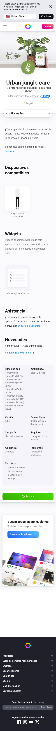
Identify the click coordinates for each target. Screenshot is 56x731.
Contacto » (10, 451)
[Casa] (28, 26)
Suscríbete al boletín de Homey (28, 702)
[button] (20, 16)
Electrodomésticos (14, 436)
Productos (7, 655)
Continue (46, 16)
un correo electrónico (29, 325)
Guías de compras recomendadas (19, 660)
